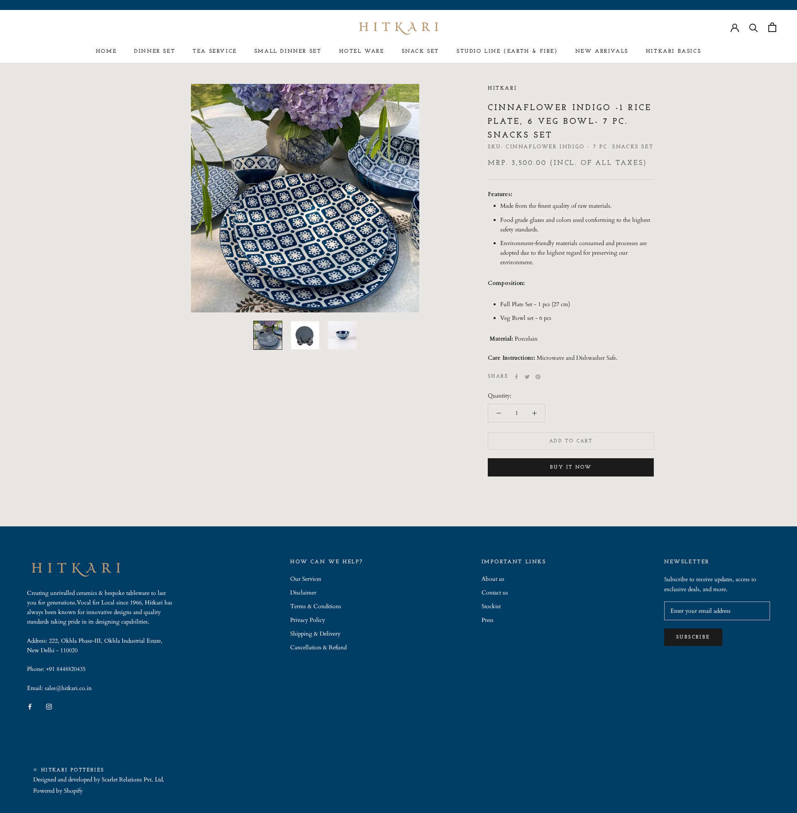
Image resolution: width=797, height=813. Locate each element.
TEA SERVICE (215, 51)
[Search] (753, 27)
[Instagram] (49, 706)
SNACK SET (420, 51)
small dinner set (288, 51)
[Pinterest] (537, 376)
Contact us (495, 593)
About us (493, 579)
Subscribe (693, 637)
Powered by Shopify (58, 791)
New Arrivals (601, 51)
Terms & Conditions (315, 606)
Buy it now (571, 467)
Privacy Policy (307, 620)
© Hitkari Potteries (69, 770)
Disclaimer (303, 593)
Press (488, 620)
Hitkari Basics (673, 51)
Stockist (491, 606)
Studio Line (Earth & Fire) (507, 51)
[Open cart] (772, 27)
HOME (106, 51)
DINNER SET (154, 51)
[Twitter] (527, 376)
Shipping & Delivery (315, 634)
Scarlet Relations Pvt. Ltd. (133, 780)
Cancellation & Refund (318, 647)
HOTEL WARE (361, 51)
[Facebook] (516, 376)
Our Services (305, 579)
